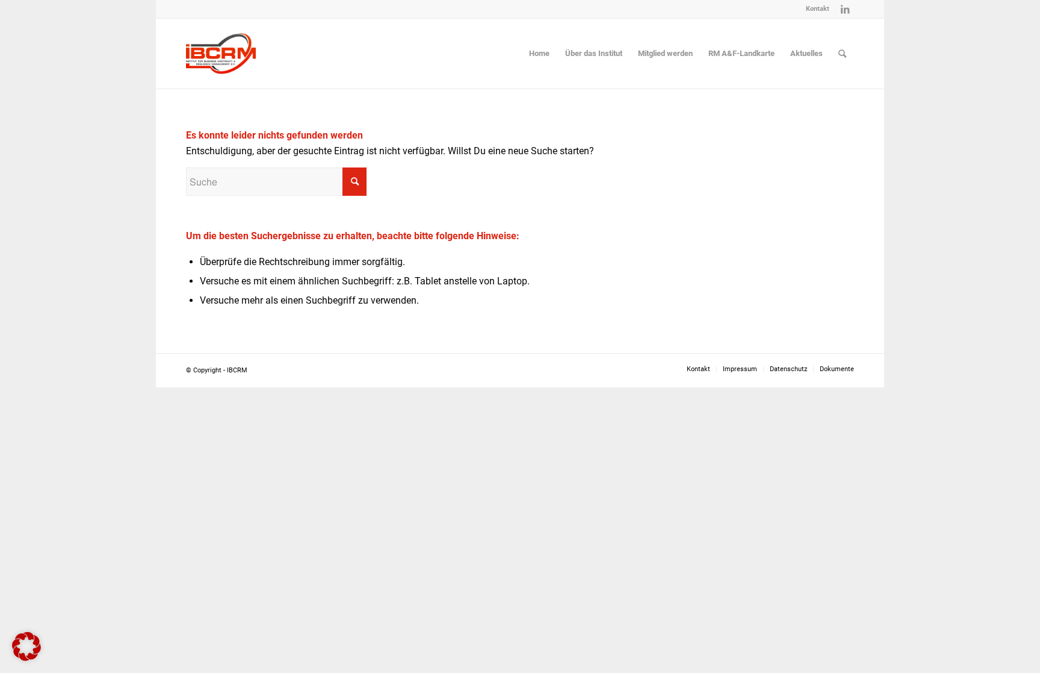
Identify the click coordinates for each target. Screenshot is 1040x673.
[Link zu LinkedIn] (845, 9)
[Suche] (842, 54)
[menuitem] (814, 9)
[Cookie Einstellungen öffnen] (26, 657)
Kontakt (817, 9)
